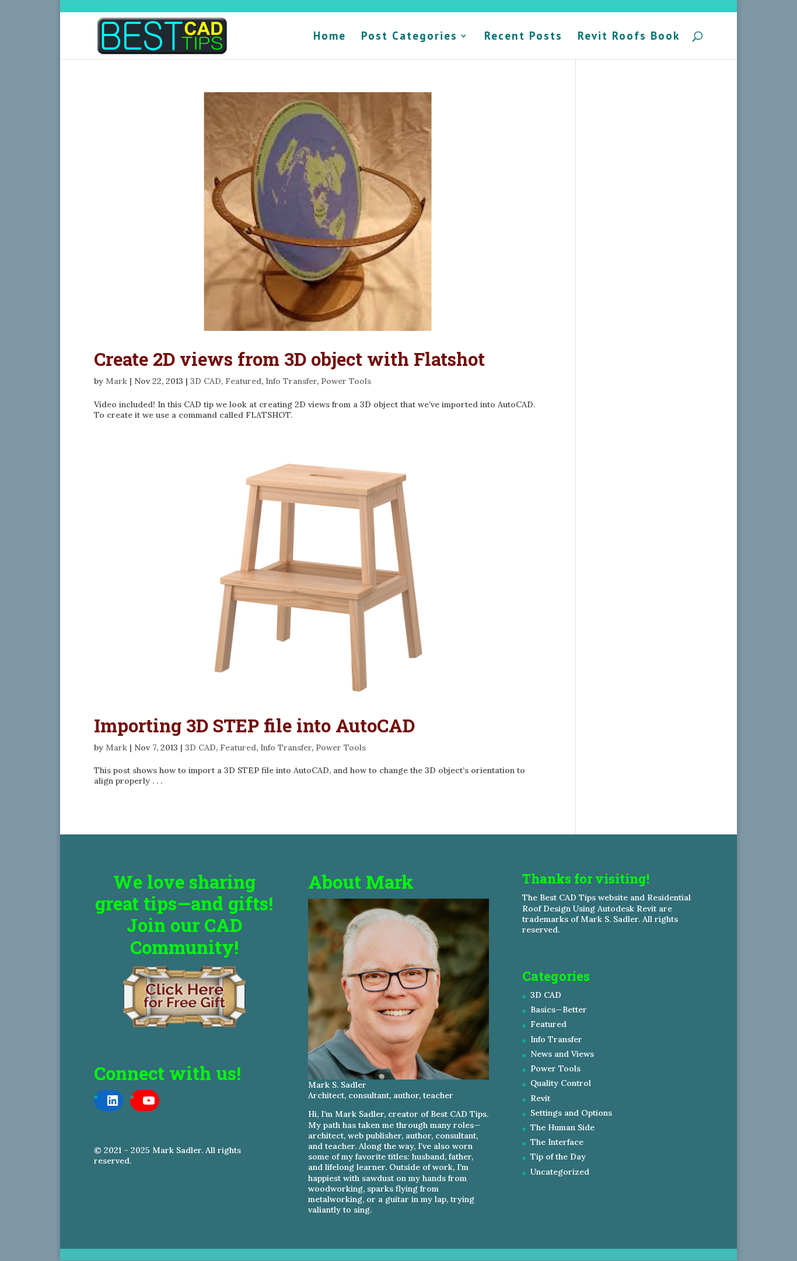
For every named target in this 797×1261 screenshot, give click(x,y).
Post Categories (409, 37)
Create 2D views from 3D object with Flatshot (289, 359)
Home (329, 37)
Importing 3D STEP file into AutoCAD (254, 725)
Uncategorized (559, 1171)
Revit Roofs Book (629, 37)
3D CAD (205, 381)
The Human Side (562, 1127)
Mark (116, 381)
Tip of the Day (558, 1156)
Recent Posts (523, 37)
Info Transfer (291, 381)
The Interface (556, 1142)
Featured (243, 381)
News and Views (562, 1054)
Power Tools (346, 381)
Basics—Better (558, 1009)
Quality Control (560, 1083)
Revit (540, 1098)
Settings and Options (571, 1113)
